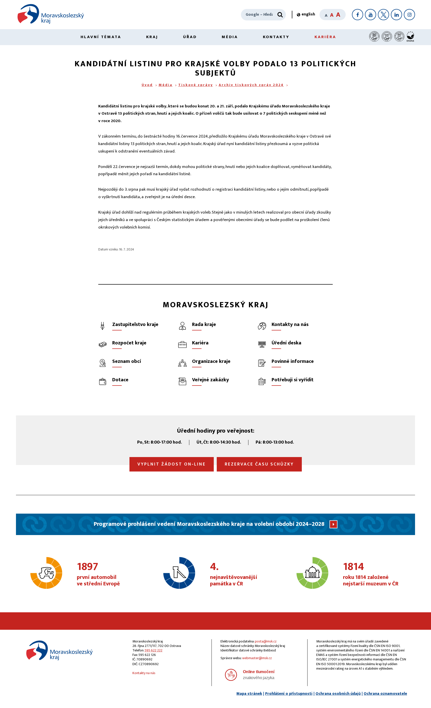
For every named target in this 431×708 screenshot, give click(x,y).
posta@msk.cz (266, 641)
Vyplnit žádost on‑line (171, 464)
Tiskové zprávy (195, 85)
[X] (383, 14)
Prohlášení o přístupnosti (289, 693)
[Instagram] (409, 14)
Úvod (147, 85)
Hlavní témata (101, 36)
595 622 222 (153, 650)
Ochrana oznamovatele (385, 693)
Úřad (190, 36)
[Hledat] (280, 14)
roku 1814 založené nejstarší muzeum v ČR (370, 574)
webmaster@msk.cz (257, 658)
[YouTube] (370, 14)
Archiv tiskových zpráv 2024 (251, 85)
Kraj (152, 36)
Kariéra (325, 36)
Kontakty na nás (143, 673)
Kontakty (276, 36)
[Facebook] (357, 14)
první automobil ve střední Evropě (98, 574)
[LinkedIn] (396, 14)
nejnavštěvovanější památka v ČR (233, 574)
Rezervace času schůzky (259, 464)
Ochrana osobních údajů (338, 693)
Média (230, 36)
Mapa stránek (249, 693)
